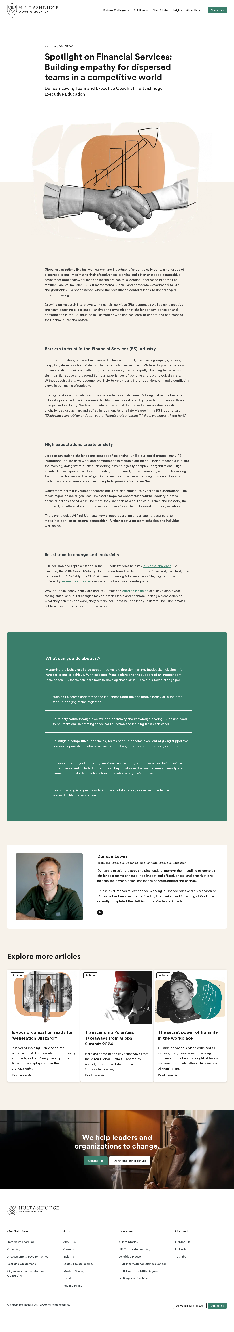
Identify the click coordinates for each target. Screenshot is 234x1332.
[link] (32, 10)
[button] (100, 912)
